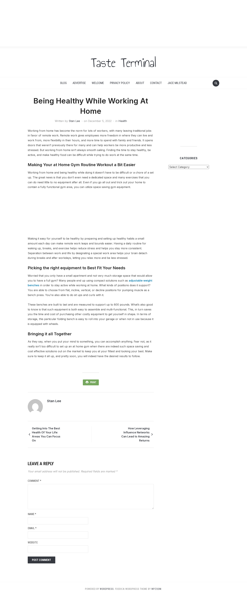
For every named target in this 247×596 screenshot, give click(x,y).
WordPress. (107, 589)
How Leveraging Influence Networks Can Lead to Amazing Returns (135, 434)
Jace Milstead (177, 83)
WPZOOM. (156, 589)
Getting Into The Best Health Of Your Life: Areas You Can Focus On (46, 434)
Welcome (98, 83)
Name (32, 514)
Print (93, 382)
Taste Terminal (123, 62)
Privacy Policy (120, 83)
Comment (34, 480)
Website (33, 542)
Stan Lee (74, 121)
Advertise (79, 83)
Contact (156, 83)
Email (32, 528)
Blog (63, 83)
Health (122, 121)
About (140, 83)
